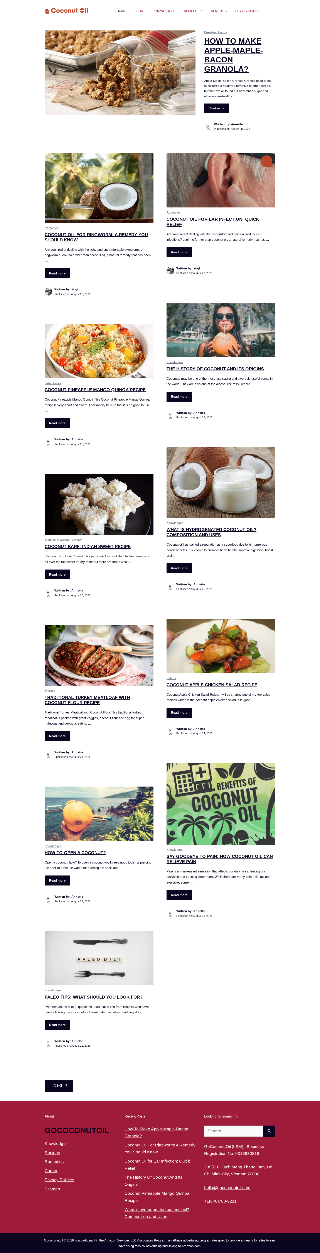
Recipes (190, 11)
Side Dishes (53, 383)
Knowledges (164, 11)
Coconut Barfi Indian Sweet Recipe (88, 546)
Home (121, 11)
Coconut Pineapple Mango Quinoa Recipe (95, 389)
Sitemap (52, 1189)
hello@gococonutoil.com (227, 1187)
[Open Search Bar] (269, 10)
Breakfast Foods (215, 32)
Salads (171, 678)
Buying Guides (247, 11)
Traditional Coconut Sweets (63, 539)
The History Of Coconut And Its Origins (215, 368)
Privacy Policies (59, 1180)
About (140, 11)
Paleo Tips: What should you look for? (94, 997)
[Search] (269, 1131)
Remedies (219, 11)
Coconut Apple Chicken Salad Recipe (212, 684)
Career (51, 1170)
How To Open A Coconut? (75, 852)
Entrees (50, 690)
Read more (216, 108)
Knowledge (55, 1143)
